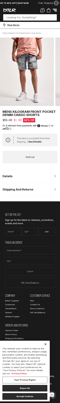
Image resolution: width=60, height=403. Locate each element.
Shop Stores (13, 25)
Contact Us (35, 304)
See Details (35, 141)
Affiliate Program (12, 316)
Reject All (25, 388)
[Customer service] (42, 10)
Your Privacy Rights (25, 380)
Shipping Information (14, 338)
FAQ (32, 301)
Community (10, 304)
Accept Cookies (24, 396)
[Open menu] (55, 10)
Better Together (12, 301)
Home (5, 33)
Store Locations (37, 308)
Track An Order (11, 330)
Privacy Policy (19, 373)
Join (47, 231)
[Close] (45, 344)
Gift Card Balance (30, 282)
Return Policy (11, 334)
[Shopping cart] (49, 10)
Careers (8, 312)
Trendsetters (10, 308)
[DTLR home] (9, 10)
